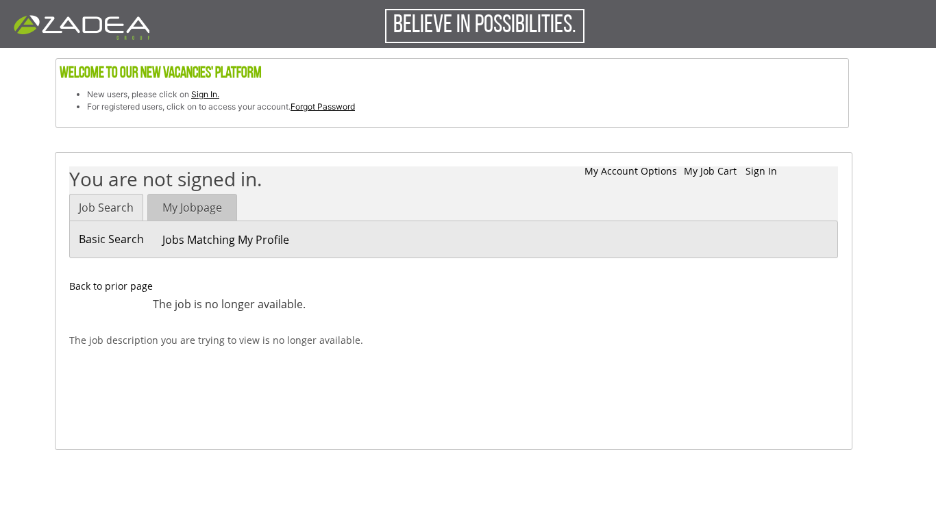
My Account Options (630, 170)
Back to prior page (111, 285)
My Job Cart (710, 170)
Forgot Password (323, 106)
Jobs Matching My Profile (225, 239)
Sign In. (205, 94)
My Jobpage (192, 207)
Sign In (761, 170)
